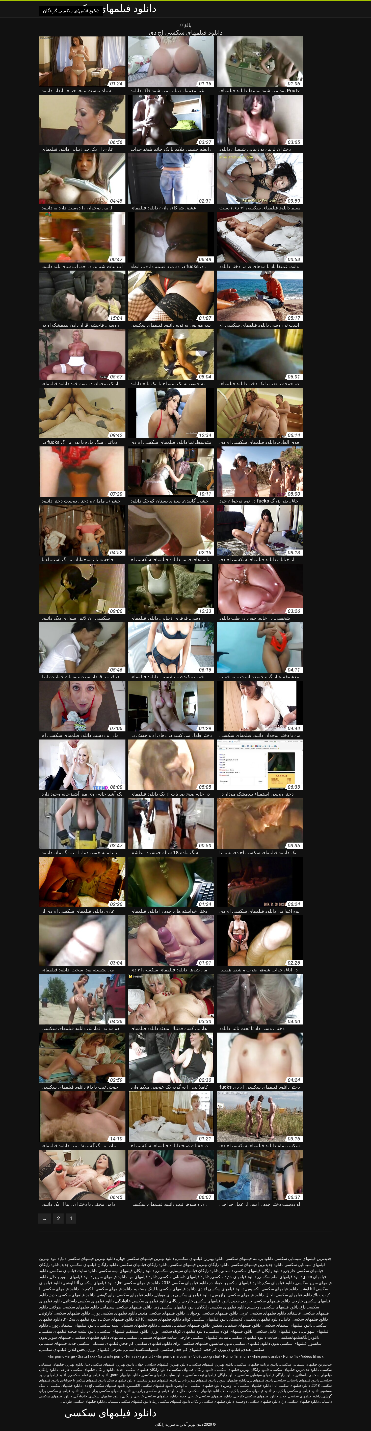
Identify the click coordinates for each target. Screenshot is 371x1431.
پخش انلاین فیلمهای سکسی (63, 1349)
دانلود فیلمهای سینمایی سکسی (184, 1325)
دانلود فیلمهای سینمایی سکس (236, 1325)
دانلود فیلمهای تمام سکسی (280, 1276)
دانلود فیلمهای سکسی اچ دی (220, 1288)
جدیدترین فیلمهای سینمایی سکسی (303, 1258)
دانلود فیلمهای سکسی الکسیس (272, 1288)
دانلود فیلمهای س (142, 1276)
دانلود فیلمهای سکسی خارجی (256, 1396)
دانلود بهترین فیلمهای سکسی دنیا (88, 1258)
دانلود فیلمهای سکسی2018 (158, 1319)
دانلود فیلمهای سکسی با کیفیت (106, 1288)
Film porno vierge (61, 1356)
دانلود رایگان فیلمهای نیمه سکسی (126, 1270)
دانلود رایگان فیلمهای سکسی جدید (89, 1264)
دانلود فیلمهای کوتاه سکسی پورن (177, 1331)
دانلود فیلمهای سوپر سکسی (157, 1380)
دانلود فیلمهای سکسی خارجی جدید (261, 1301)
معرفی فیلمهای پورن (104, 1349)
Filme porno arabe (266, 1356)
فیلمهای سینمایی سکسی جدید (93, 1343)
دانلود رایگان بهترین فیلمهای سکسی (199, 1264)
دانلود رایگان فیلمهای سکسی (144, 1264)
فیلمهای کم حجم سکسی (181, 1349)
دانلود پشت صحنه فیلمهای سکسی (68, 1331)
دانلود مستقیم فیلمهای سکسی (123, 1331)
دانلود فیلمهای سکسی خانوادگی (142, 1301)
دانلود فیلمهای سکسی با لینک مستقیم (165, 1288)
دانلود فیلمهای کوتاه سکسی (230, 1331)
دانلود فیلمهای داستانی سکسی (184, 1276)
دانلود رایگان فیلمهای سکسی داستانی (251, 1270)
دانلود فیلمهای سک (278, 1282)
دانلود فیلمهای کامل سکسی (277, 1331)
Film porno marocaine (173, 1356)
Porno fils (290, 1356)
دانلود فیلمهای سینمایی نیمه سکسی (127, 1325)
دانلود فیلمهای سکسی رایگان (222, 1307)
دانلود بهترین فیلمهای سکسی (200, 1258)
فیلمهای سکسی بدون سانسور (234, 1343)
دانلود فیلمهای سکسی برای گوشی (124, 1295)
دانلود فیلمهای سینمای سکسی (287, 1325)
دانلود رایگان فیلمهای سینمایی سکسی (187, 1270)
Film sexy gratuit (139, 1356)
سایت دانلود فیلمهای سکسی (253, 1337)
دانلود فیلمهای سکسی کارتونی (65, 1313)
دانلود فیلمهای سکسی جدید (72, 1295)
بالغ (187, 25)
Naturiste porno (110, 1356)
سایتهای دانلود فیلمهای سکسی (98, 1337)
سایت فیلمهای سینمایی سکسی (151, 1337)
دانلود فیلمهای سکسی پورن (114, 1313)
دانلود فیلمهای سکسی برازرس (238, 1295)
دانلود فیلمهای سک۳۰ (81, 1319)
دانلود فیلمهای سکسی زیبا (174, 1307)
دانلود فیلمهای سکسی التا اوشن (198, 1386)
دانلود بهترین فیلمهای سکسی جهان (145, 1258)
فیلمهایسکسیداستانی (141, 1349)
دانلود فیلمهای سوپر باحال (71, 1276)
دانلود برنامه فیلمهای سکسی (249, 1258)
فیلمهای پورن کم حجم (221, 1349)
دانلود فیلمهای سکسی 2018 (185, 1282)
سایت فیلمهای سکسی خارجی (203, 1337)
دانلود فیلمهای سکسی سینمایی (126, 1307)
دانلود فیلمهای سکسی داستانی (89, 1301)
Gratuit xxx (86, 1356)
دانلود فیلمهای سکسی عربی (263, 1313)
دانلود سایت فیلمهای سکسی (73, 1270)
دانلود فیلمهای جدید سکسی (233, 1276)
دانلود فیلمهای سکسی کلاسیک (255, 1319)
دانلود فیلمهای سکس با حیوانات (235, 1282)
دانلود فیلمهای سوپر (110, 1276)
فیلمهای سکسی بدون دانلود (284, 1343)
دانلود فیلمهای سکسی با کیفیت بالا (247, 1391)
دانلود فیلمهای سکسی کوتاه (205, 1319)
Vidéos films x (312, 1356)
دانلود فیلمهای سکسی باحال (289, 1295)
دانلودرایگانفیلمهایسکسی (299, 1337)
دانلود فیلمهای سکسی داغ (300, 1401)
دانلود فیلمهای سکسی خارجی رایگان (200, 1301)
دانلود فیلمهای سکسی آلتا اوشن (90, 1282)
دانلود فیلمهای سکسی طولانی (74, 1307)
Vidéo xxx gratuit (206, 1356)
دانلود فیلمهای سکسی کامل (305, 1319)
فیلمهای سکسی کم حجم (140, 1343)
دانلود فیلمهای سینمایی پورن (73, 1325)
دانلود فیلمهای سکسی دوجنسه (273, 1307)
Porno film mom (236, 1356)
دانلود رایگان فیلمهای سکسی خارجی (87, 1370)
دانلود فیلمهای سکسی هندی (162, 1313)
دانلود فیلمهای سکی (117, 1319)
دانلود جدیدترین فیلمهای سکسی (256, 1264)
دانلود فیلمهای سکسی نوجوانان (212, 1313)
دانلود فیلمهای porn (125, 1375)
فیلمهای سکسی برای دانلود (185, 1343)
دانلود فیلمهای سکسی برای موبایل (183, 1295)
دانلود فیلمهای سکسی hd (139, 1282)
